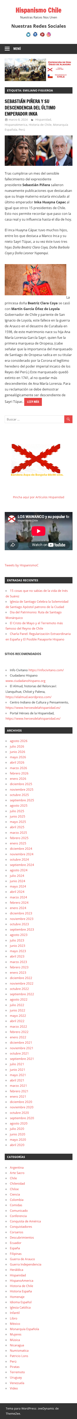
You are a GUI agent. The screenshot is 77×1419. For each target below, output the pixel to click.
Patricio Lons (19, 1356)
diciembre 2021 (21, 1042)
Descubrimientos (22, 1237)
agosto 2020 (19, 1123)
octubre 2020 (19, 1113)
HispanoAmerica (16, 125)
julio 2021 (17, 1064)
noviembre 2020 (21, 1107)
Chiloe (14, 1189)
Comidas (16, 1205)
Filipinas (16, 1254)
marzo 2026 (18, 768)
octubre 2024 (19, 859)
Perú (22, 130)
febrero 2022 (19, 1032)
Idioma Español (21, 1302)
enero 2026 (18, 778)
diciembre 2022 (21, 978)
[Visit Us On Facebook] (35, 36)
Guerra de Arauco (22, 1259)
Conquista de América (25, 1221)
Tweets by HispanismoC (21, 565)
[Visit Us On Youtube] (42, 36)
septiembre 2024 (22, 865)
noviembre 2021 (21, 1048)
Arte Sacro (17, 1173)
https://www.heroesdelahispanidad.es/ (33, 707)
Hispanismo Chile (38, 10)
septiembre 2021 (22, 1059)
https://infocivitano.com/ (46, 670)
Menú (17, 49)
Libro (13, 1318)
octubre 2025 (19, 795)
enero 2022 (18, 1037)
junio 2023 (17, 946)
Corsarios (16, 1232)
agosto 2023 (19, 935)
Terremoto (17, 1372)
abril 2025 (17, 827)
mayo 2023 (18, 951)
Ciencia (15, 1194)
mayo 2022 (18, 1016)
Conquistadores (21, 1226)
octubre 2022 (19, 989)
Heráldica (16, 1270)
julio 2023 (17, 940)
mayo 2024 (18, 886)
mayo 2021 (18, 1075)
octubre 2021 (19, 1053)
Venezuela (17, 1383)
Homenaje (17, 1297)
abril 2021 (17, 1080)
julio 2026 (17, 746)
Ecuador (15, 1243)
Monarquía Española (24, 1329)
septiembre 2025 (22, 800)
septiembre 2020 (22, 1118)
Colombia (16, 1200)
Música (15, 1340)
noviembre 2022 (21, 983)
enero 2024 (18, 908)
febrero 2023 (19, 967)
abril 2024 (17, 892)
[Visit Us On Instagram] (48, 36)
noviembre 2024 (21, 854)
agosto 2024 (19, 870)
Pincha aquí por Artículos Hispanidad (38, 497)
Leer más (33, 402)
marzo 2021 (18, 1085)
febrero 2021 (19, 1091)
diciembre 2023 (21, 913)
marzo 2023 (18, 962)
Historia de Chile (40, 125)
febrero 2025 (19, 838)
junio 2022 (17, 1010)
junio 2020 (17, 1134)
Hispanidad (43, 119)
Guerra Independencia (25, 1264)
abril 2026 (17, 762)
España (15, 1248)
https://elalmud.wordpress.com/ (29, 697)
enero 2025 (18, 843)
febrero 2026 (19, 773)
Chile (13, 1178)
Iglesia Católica (20, 1307)
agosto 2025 (19, 805)
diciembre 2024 (21, 848)
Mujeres (15, 1334)
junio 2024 (17, 881)
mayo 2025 (18, 822)
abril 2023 (17, 956)
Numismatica (19, 1350)
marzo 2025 (18, 832)
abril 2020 (17, 1145)
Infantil (15, 1313)
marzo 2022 (18, 1026)
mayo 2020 (18, 1139)
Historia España (21, 1291)
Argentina (17, 1167)
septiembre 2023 (22, 929)
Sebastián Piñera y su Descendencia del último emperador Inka (30, 107)
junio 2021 (17, 1069)
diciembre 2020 (21, 1102)
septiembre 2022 (22, 994)
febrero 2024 (19, 902)
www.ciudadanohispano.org (25, 681)
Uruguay (16, 1377)
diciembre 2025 (21, 784)
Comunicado (19, 1210)
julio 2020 (17, 1129)
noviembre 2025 (21, 789)
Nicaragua (17, 1345)
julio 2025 (17, 811)
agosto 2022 (19, 999)
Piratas (15, 1367)
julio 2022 (17, 1005)
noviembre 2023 (21, 919)
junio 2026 (17, 752)
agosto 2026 (19, 741)
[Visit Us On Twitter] (28, 36)
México (15, 1324)
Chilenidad (17, 1183)
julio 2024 (17, 876)
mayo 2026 (18, 757)
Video (14, 1388)
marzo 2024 (18, 897)
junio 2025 (17, 816)
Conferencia (18, 1216)
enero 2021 (18, 1096)
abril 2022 (17, 1021)
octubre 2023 (19, 924)
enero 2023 (18, 972)
